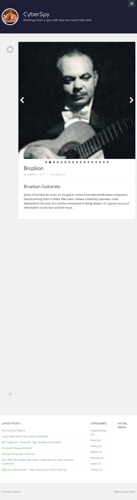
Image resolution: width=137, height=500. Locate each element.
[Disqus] (76, 268)
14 (96, 162)
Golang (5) (96, 446)
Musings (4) (97, 457)
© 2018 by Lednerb (11, 491)
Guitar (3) (96, 463)
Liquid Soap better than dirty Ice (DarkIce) (25, 436)
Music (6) (96, 440)
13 (92, 162)
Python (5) (96, 451)
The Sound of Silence (13, 430)
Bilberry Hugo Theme (124, 491)
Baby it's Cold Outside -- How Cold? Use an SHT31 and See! (34, 469)
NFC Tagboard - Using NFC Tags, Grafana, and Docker (31, 442)
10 (81, 162)
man (47, 203)
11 (85, 162)
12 (88, 162)
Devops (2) (96, 469)
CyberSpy (36, 14)
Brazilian (33, 168)
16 (104, 162)
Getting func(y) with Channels (18, 454)
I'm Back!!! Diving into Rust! (17, 448)
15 (100, 162)
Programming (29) (98, 432)
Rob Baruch (57, 174)
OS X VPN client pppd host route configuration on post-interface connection (37, 461)
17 (108, 162)
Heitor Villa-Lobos (63, 199)
